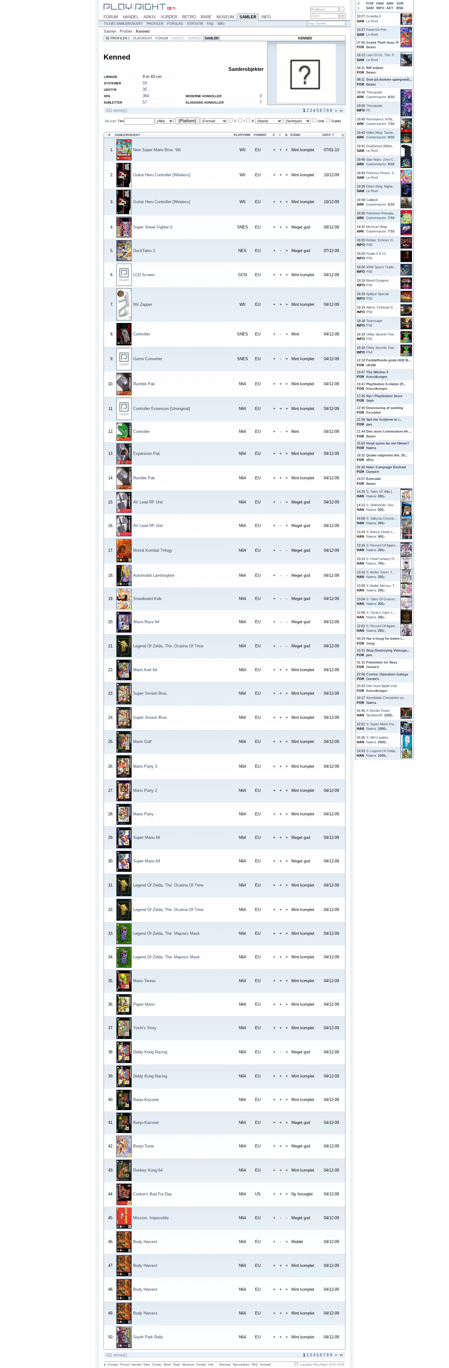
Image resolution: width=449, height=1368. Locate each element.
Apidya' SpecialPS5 (377, 296)
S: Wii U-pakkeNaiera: (377, 740)
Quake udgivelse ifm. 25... (386, 455)
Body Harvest (145, 1241)
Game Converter (147, 359)
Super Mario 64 (146, 837)
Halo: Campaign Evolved (386, 467)
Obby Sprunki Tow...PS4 (381, 350)
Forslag (175, 23)
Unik (321, 121)
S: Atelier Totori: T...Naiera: (380, 574)
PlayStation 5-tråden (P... (386, 384)
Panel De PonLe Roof (376, 32)
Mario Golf (142, 741)
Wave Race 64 (146, 622)
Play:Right (142, 38)
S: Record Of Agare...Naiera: (382, 547)
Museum (225, 17)
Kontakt (265, 1364)
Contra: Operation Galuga (387, 674)
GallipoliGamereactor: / (380, 202)
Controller (141, 334)
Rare (206, 17)
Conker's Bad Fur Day (152, 1194)
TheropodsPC (374, 108)
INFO (380, 8)
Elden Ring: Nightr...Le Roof (380, 189)
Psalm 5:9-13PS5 (376, 256)
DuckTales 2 (144, 250)
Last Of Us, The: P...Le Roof (381, 57)
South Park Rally (148, 1337)
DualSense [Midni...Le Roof (380, 148)
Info (266, 17)
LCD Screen (144, 275)
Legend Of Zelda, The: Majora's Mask (166, 933)
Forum (111, 17)
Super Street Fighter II (153, 227)
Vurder (169, 17)
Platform (242, 135)
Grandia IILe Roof (373, 18)
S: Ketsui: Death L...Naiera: (381, 534)
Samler (247, 17)
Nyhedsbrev (241, 1364)
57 (145, 102)
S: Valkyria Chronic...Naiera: (381, 521)
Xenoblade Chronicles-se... (386, 698)
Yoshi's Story (144, 1028)
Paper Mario (144, 1004)
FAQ (210, 23)
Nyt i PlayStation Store (384, 396)
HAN (380, 3)
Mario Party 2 (145, 790)
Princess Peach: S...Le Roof (381, 175)
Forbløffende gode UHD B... (388, 360)
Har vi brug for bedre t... (385, 638)
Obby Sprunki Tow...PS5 (381, 336)
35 (145, 89)
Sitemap (225, 1364)
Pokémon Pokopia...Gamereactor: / (381, 215)
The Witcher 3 (377, 372)
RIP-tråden (374, 68)
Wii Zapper (142, 304)
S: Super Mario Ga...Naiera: (381, 726)
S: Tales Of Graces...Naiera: (382, 601)
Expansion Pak (146, 453)
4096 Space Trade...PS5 (381, 269)
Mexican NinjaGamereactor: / (380, 229)
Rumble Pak (144, 384)
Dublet (336, 121)
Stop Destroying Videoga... (387, 650)
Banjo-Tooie (143, 1146)
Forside (113, 1364)
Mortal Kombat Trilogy (152, 550)
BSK (399, 8)
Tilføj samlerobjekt (123, 23)
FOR (370, 3)
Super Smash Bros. (150, 693)
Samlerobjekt (127, 135)
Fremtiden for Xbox (381, 662)
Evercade (373, 479)
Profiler (155, 23)
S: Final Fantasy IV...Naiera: (381, 561)
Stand (295, 135)
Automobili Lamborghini (153, 575)
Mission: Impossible (151, 1218)
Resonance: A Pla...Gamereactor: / (380, 121)
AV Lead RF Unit (148, 502)
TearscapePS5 (374, 323)
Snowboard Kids (147, 598)
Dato (327, 135)
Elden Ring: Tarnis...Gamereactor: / (381, 135)
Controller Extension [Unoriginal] (161, 408)
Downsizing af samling (384, 408)
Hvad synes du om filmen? (387, 443)
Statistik (195, 23)
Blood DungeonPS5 (377, 283)
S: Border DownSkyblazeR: (380, 713)
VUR (399, 3)
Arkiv (150, 17)
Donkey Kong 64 (147, 1170)
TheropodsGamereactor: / (380, 94)
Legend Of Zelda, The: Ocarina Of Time (168, 646)
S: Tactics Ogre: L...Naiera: (381, 615)
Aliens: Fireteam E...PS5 (381, 309)
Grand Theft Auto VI (382, 42)
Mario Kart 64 (145, 670)
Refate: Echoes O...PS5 (381, 242)
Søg (221, 23)
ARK (390, 3)
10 (145, 83)
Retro (189, 17)
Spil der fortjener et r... (384, 419)
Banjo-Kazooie (146, 1099)
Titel (121, 121)
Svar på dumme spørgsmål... (389, 79)
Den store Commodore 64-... (388, 431)
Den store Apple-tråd (381, 686)
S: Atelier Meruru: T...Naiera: (381, 588)
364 (146, 95)
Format (260, 135)
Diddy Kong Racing (150, 1052)
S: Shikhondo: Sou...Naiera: (381, 507)
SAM (370, 8)
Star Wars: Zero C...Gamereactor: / (381, 162)
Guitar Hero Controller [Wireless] (161, 175)
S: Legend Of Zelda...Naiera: (382, 753)
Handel (131, 17)
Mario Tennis (144, 980)
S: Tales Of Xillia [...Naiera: (380, 494)
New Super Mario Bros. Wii (157, 150)
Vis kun (110, 121)
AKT (389, 8)
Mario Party (143, 814)
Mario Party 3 (145, 766)
